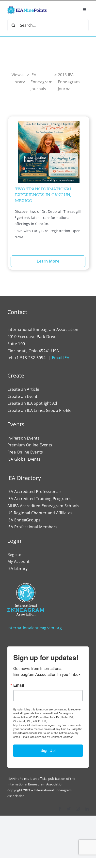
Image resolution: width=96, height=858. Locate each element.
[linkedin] (87, 809)
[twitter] (69, 809)
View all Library (19, 78)
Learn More (48, 261)
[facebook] (60, 809)
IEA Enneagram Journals (41, 82)
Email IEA (60, 357)
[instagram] (78, 809)
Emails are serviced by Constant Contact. (47, 737)
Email (18, 685)
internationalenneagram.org (34, 628)
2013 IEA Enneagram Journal (69, 82)
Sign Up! (48, 750)
